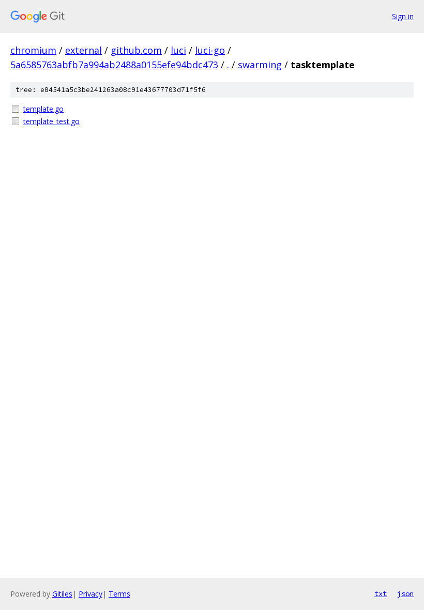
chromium (33, 50)
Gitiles (62, 594)
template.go (43, 109)
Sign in (403, 16)
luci (178, 50)
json (405, 593)
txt (380, 593)
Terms (119, 594)
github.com (136, 50)
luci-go (210, 50)
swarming (260, 64)
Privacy (90, 594)
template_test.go (51, 121)
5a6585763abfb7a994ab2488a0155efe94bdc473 (114, 64)
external (83, 50)
